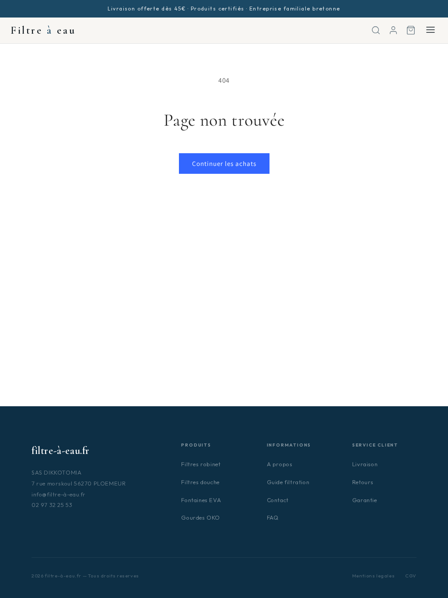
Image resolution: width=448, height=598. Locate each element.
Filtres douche (200, 481)
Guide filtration (288, 481)
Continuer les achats (224, 163)
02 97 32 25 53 (52, 504)
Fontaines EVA (201, 499)
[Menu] (431, 30)
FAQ (273, 517)
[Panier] (411, 30)
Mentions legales (373, 576)
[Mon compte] (393, 30)
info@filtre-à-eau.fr (59, 494)
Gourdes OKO (200, 517)
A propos (280, 464)
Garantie (364, 499)
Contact (278, 499)
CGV (410, 576)
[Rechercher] (376, 30)
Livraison (365, 464)
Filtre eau (43, 30)
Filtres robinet (200, 464)
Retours (363, 481)
